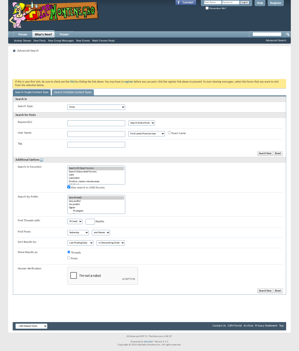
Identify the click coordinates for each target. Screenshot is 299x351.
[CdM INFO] (96, 178)
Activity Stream (22, 40)
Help (260, 3)
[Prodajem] (96, 211)
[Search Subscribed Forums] (96, 172)
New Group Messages (61, 40)
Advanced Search (276, 40)
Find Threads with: (29, 220)
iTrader (64, 34)
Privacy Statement (266, 325)
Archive (248, 325)
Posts (74, 258)
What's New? (43, 34)
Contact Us (219, 325)
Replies (99, 221)
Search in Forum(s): (30, 166)
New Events (83, 40)
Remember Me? (217, 8)
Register (275, 3)
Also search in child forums (87, 187)
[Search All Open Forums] (96, 168)
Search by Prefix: (28, 196)
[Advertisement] (149, 64)
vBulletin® (148, 342)
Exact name (178, 133)
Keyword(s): (25, 122)
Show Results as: (28, 252)
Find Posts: (24, 231)
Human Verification (29, 268)
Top (281, 325)
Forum (22, 34)
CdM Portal (235, 325)
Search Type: (25, 106)
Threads (75, 252)
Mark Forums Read (103, 40)
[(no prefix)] (96, 204)
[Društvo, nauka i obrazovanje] (96, 181)
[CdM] (96, 175)
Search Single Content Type (31, 92)
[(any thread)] (96, 197)
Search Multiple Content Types (73, 92)
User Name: (25, 132)
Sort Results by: (27, 241)
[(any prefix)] (96, 201)
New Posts (39, 40)
